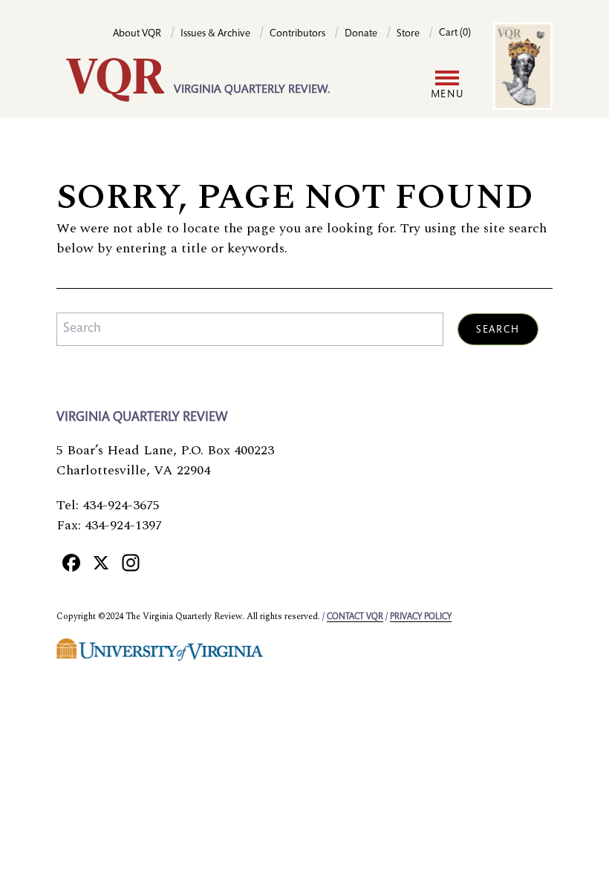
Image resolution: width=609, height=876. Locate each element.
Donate (361, 34)
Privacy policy (421, 616)
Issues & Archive (215, 34)
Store (408, 34)
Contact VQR (355, 616)
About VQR (137, 34)
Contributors (297, 34)
